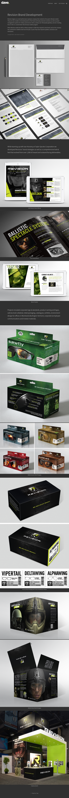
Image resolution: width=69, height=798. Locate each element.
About (55, 3)
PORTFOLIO (50, 3)
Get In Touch (62, 3)
